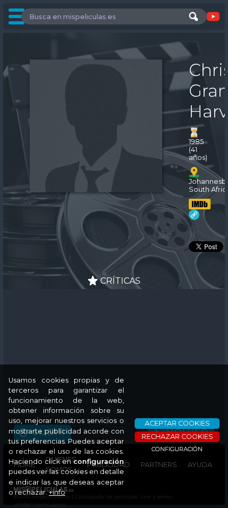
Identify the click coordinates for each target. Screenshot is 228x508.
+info (57, 492)
